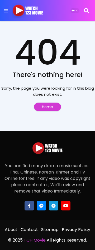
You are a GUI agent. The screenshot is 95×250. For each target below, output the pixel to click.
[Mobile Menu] (6, 10)
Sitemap (50, 230)
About (11, 230)
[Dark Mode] (74, 10)
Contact (29, 230)
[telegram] (53, 205)
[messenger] (41, 205)
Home (47, 106)
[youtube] (65, 205)
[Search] (86, 10)
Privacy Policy (76, 230)
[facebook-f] (29, 205)
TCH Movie (35, 240)
